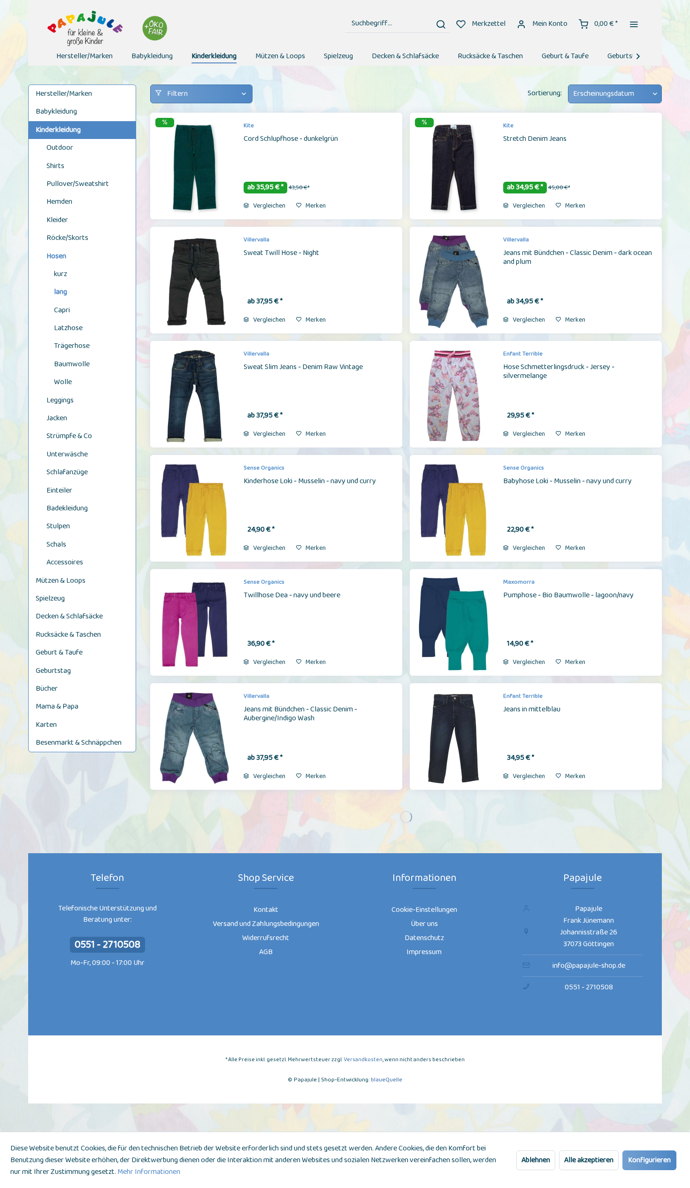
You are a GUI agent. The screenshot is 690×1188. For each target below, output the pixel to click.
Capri (62, 310)
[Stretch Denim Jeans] (454, 168)
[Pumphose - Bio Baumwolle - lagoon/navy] (454, 624)
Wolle (63, 382)
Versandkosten (363, 1059)
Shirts (55, 166)
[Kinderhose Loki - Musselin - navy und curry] (194, 510)
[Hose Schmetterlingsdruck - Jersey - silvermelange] (454, 396)
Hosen (56, 256)
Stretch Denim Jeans (535, 139)
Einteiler (59, 490)
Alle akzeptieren (588, 1160)
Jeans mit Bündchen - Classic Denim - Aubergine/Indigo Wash (300, 714)
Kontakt (265, 910)
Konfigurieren (649, 1160)
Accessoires (64, 562)
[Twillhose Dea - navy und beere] (194, 624)
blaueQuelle (386, 1080)
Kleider (57, 220)
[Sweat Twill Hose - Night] (194, 282)
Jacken (56, 418)
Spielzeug (50, 598)
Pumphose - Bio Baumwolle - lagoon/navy (568, 596)
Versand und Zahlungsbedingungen (266, 924)
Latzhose (68, 328)
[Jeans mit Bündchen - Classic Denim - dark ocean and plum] (454, 282)
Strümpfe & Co (69, 436)
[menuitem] (397, 23)
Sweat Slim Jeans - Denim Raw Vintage (303, 368)
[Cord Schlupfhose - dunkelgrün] (194, 168)
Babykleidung (56, 111)
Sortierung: (545, 93)
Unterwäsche (67, 454)
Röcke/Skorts (67, 238)
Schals (56, 544)
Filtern (177, 94)
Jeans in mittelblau (531, 710)
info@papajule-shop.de (588, 966)
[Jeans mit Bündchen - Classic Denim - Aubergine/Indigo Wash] (194, 738)
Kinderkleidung (58, 130)
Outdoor (59, 148)
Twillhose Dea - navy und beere (292, 596)
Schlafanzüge (67, 472)
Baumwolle (72, 364)
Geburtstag (53, 671)
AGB (266, 952)
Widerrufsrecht (265, 938)
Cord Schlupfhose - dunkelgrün (291, 139)
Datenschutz (424, 938)
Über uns (424, 924)
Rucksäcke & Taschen (68, 634)
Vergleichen (268, 206)
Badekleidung (67, 508)
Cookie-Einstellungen (424, 910)
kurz (60, 274)
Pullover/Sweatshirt (77, 184)
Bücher (47, 688)
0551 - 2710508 (107, 945)
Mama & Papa (57, 706)
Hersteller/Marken (64, 94)
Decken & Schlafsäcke (69, 616)
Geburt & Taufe (59, 652)
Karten (46, 725)
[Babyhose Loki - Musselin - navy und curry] (454, 510)
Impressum (424, 952)
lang (60, 292)
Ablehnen (535, 1160)
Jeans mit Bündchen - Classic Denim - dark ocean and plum (577, 258)
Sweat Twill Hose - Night (281, 253)
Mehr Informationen (148, 1172)
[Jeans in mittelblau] (454, 738)
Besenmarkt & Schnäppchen (79, 742)
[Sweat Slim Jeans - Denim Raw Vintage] (194, 396)
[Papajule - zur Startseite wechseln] (108, 28)
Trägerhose (72, 346)
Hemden (59, 202)
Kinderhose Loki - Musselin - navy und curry (310, 482)
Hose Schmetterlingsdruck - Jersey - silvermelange (558, 372)
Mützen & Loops (60, 580)
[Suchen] (441, 23)
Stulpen (58, 526)
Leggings (60, 400)
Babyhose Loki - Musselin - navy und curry (567, 482)
